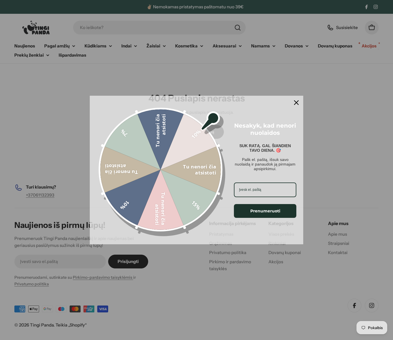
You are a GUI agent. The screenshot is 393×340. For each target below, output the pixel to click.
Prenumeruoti (265, 211)
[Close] (296, 103)
